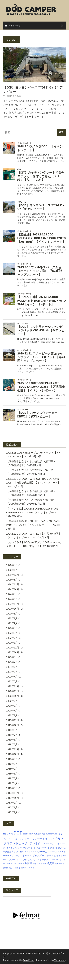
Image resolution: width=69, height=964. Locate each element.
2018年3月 (12, 788)
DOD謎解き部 (39, 834)
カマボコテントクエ (31, 843)
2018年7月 (12, 768)
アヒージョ (31, 839)
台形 (34, 864)
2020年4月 (12, 710)
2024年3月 (12, 599)
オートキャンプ (46, 839)
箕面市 (6, 868)
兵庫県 (28, 863)
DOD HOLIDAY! (28, 834)
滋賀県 (50, 863)
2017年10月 (12, 797)
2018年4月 (12, 783)
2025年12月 (12, 574)
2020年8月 (12, 700)
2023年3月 (12, 618)
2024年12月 (12, 584)
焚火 (56, 864)
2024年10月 (12, 589)
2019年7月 (12, 734)
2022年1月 (12, 642)
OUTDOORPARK (51, 834)
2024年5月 (12, 594)
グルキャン (31, 848)
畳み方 (61, 864)
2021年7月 (12, 662)
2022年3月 (12, 632)
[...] (41, 116)
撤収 (44, 864)
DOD (17, 833)
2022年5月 (12, 628)
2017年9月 (12, 802)
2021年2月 (12, 681)
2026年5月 (12, 565)
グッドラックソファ (19, 848)
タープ (31, 852)
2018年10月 (12, 754)
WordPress (28, 960)
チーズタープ (55, 852)
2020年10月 (12, 695)
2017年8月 (12, 807)
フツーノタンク (15, 859)
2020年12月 (12, 686)
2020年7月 (12, 705)
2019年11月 (12, 720)
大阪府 (39, 864)
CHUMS (10, 833)
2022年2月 (12, 637)
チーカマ (45, 851)
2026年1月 (12, 569)
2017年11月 (12, 792)
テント (19, 855)
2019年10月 (12, 725)
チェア (37, 852)
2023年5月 (12, 613)
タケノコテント (19, 851)
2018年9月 (12, 759)
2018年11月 (12, 749)
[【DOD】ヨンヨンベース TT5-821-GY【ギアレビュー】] (34, 64)
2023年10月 (12, 608)
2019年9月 (12, 729)
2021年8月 (12, 657)
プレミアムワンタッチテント (36, 859)
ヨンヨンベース (17, 863)
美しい (11, 868)
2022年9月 (12, 623)
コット (55, 848)
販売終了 (24, 868)
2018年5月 (12, 778)
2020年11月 (12, 691)
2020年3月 (12, 715)
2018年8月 (12, 763)
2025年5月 (12, 579)
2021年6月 (12, 666)
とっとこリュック (20, 839)
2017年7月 (12, 812)
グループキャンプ (44, 848)
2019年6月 (12, 739)
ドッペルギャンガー (33, 855)
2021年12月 (12, 647)
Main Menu (14, 25)
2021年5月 (12, 671)
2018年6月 (12, 773)
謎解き (18, 867)
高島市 (31, 867)
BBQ (4, 834)
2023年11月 (12, 603)
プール (53, 860)
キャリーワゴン (50, 843)
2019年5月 (12, 744)
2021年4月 (12, 676)
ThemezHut (59, 960)
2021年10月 (12, 652)
